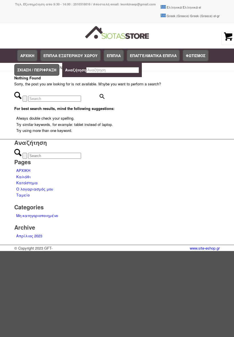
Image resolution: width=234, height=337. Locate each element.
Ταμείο (23, 195)
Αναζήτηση (75, 70)
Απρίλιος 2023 (29, 235)
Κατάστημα (27, 182)
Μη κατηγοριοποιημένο (37, 215)
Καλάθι (23, 176)
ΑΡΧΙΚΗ (23, 170)
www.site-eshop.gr (205, 248)
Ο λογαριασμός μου (34, 189)
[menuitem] (27, 56)
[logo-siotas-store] (117, 35)
